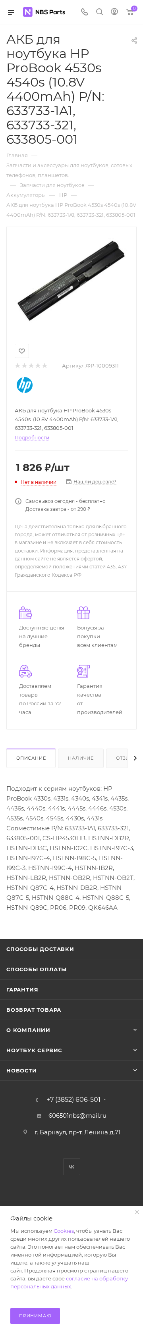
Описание (31, 758)
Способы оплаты (36, 969)
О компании (28, 1030)
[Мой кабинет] (114, 12)
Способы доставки (40, 949)
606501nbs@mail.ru (77, 1115)
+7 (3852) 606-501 (73, 1100)
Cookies (64, 1231)
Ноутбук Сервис (34, 1050)
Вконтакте (71, 1166)
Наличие (81, 758)
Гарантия (22, 989)
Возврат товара (33, 1010)
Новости (21, 1070)
